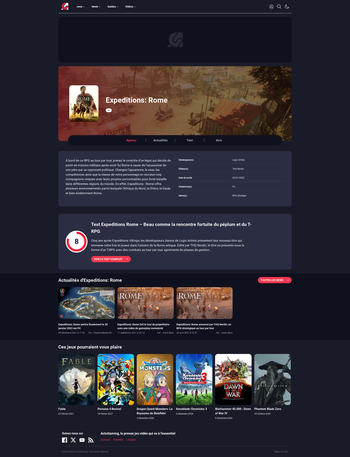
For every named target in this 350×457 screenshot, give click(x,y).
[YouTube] (82, 440)
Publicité (118, 439)
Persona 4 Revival (109, 409)
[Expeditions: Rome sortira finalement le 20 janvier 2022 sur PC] (86, 303)
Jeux (79, 6)
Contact (105, 439)
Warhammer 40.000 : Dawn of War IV (233, 411)
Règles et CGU (281, 451)
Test (190, 140)
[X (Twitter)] (73, 440)
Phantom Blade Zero (267, 409)
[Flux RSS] (90, 440)
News (95, 6)
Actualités (160, 140)
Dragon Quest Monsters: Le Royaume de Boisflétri (155, 411)
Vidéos (129, 6)
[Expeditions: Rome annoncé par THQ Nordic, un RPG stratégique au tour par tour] (204, 303)
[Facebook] (64, 440)
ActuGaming (64, 6)
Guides (112, 6)
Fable (62, 409)
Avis (219, 140)
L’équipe (131, 439)
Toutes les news (272, 280)
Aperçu (131, 140)
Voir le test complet (108, 259)
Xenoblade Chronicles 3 (191, 409)
